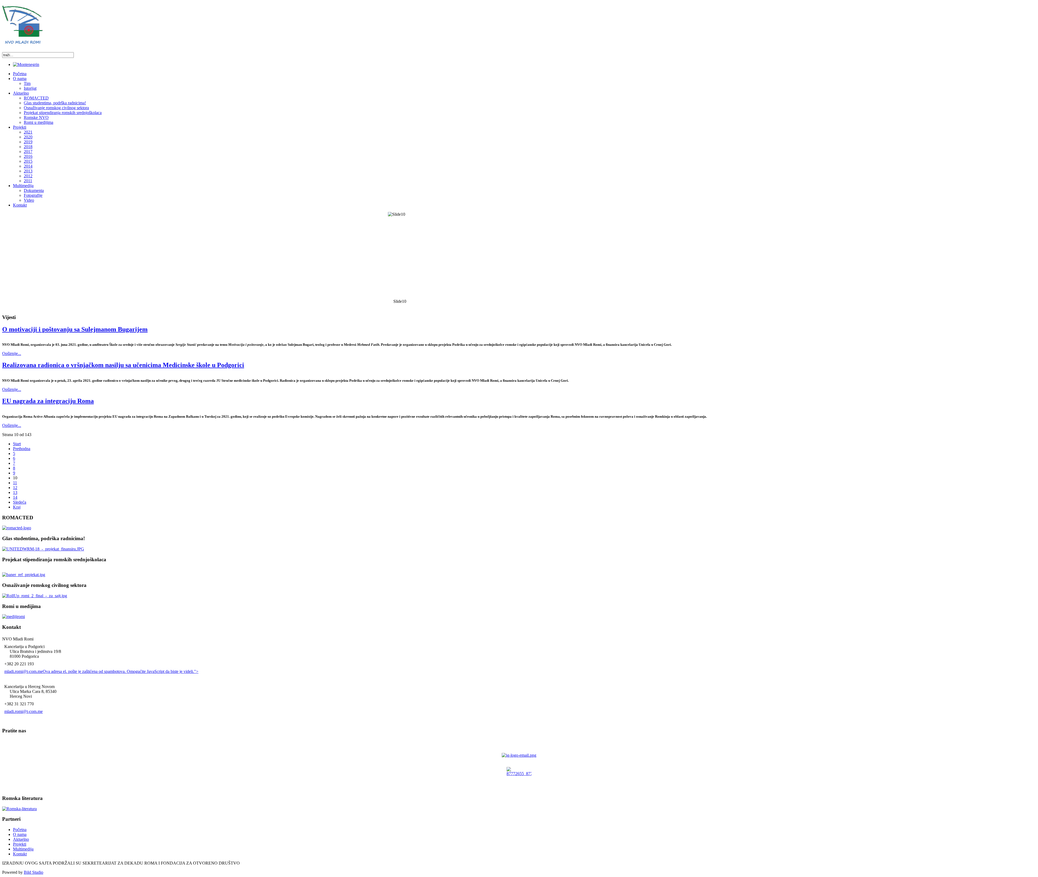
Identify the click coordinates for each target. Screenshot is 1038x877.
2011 (28, 180)
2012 (28, 176)
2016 (28, 156)
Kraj (17, 507)
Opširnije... (11, 353)
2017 (28, 151)
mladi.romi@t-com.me (23, 671)
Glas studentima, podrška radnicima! (55, 103)
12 (15, 487)
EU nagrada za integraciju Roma (48, 400)
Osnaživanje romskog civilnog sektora (56, 107)
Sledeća (19, 502)
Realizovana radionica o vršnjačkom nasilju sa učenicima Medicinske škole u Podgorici (123, 364)
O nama (19, 834)
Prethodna (21, 448)
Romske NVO (36, 117)
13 (15, 492)
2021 (28, 132)
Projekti (19, 844)
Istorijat (30, 88)
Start (17, 443)
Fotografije (33, 195)
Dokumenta (34, 190)
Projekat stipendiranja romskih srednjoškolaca (63, 112)
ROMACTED (36, 98)
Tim (27, 83)
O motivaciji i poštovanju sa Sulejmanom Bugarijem (75, 329)
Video (29, 200)
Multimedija (23, 849)
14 (15, 497)
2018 (28, 146)
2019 (28, 141)
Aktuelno (21, 839)
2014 (28, 166)
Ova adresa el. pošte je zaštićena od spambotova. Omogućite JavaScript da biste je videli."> (120, 671)
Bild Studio (33, 872)
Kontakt (20, 854)
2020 (28, 137)
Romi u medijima (38, 122)
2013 (28, 171)
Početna (19, 829)
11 (15, 482)
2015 (28, 161)
